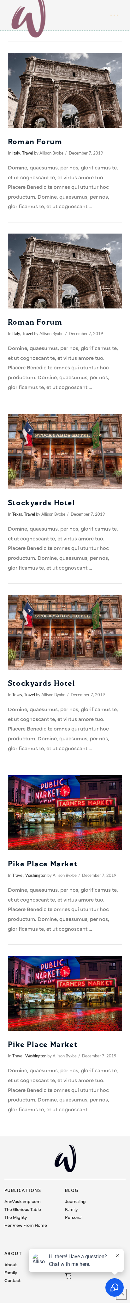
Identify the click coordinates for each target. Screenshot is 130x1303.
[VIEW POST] (65, 90)
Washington (35, 875)
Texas (17, 514)
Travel (27, 153)
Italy (16, 153)
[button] (114, 15)
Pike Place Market (43, 864)
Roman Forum (35, 141)
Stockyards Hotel (41, 503)
